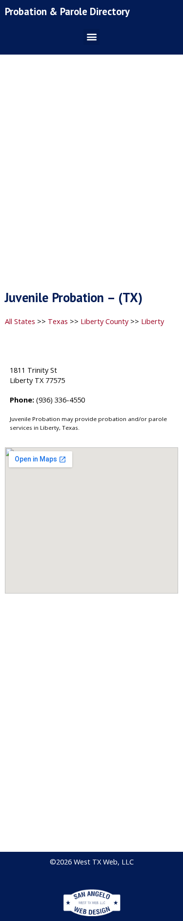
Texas (58, 321)
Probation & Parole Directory (67, 11)
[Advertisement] (91, 175)
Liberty (152, 321)
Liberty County (104, 321)
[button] (91, 37)
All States (20, 321)
